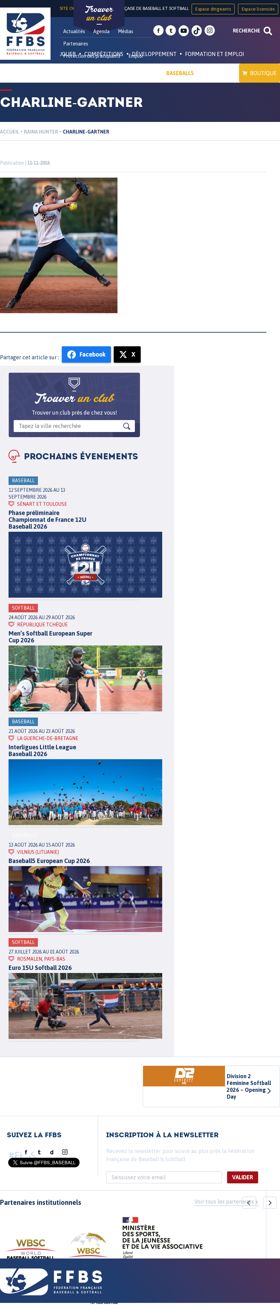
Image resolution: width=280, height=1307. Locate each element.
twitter (171, 30)
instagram (210, 30)
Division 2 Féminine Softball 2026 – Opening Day (249, 1086)
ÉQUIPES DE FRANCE (92, 73)
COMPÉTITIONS (103, 54)
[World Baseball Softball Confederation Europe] (88, 1249)
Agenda (101, 31)
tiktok (197, 30)
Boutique (263, 73)
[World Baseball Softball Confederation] (30, 1252)
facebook (158, 30)
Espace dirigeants (212, 9)
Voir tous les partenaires (224, 1201)
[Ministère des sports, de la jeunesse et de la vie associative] (163, 1240)
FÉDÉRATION (142, 73)
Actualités (74, 31)
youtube (184, 30)
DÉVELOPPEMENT (154, 54)
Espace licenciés (258, 9)
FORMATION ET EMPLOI (214, 54)
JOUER (68, 54)
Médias (125, 31)
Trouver (99, 13)
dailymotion (52, 1152)
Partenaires (75, 43)
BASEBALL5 (180, 73)
